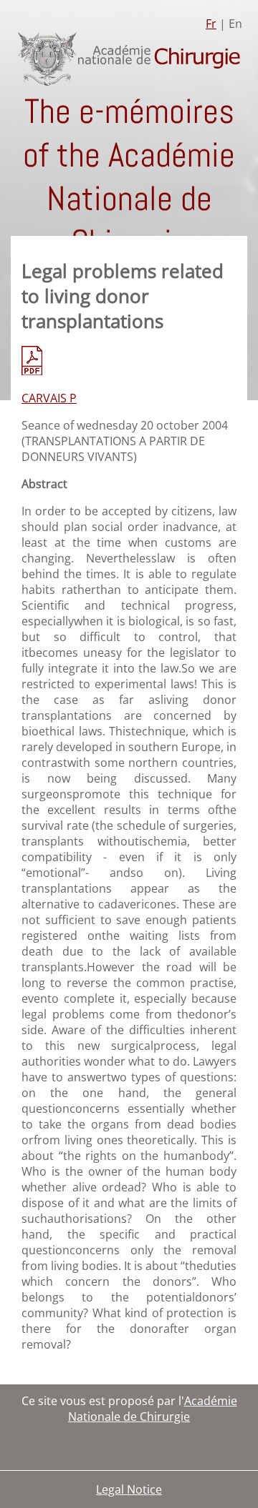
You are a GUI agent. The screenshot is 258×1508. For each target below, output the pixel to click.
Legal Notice (129, 1489)
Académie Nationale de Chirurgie (152, 1408)
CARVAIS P (49, 398)
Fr (211, 23)
